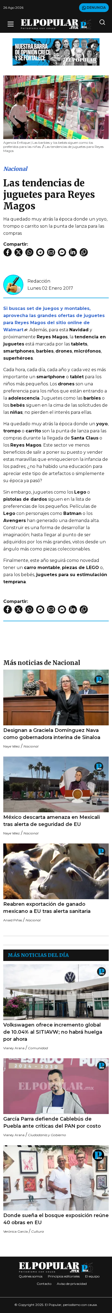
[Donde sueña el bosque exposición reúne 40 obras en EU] (56, 1178)
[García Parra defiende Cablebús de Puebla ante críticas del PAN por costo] (56, 1086)
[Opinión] (56, 51)
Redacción (38, 281)
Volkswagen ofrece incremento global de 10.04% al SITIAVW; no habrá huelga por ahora (52, 1032)
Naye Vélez (11, 746)
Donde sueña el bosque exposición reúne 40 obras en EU (56, 1219)
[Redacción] (13, 284)
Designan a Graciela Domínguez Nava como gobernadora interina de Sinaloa (51, 733)
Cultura (37, 1231)
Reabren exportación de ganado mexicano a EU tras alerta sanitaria (47, 907)
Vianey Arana (13, 1048)
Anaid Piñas (12, 920)
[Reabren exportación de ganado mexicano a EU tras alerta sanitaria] (56, 871)
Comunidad (38, 1048)
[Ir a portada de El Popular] (56, 24)
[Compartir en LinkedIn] (73, 252)
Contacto (44, 1284)
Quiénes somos (30, 1276)
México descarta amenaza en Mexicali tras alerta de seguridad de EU (51, 820)
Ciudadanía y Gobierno (47, 1135)
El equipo (92, 1276)
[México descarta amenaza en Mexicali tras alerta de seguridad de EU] (56, 784)
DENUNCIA (96, 7)
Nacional (15, 168)
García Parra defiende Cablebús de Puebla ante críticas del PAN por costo (52, 1122)
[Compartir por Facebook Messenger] (62, 252)
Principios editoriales (64, 1276)
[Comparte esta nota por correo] (51, 252)
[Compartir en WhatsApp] (29, 252)
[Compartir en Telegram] (40, 252)
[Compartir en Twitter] (18, 252)
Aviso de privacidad (72, 1284)
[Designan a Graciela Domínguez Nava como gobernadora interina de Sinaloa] (56, 697)
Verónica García (15, 1231)
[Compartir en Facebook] (7, 252)
